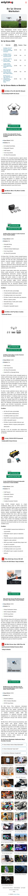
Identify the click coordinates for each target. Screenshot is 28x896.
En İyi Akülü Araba (7, 810)
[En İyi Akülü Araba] (7, 805)
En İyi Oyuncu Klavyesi (20, 874)
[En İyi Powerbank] (7, 783)
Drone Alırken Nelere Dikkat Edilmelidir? (13, 744)
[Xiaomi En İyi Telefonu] (7, 870)
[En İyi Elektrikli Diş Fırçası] (7, 771)
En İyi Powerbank (7, 789)
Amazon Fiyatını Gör (14, 129)
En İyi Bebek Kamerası (7, 821)
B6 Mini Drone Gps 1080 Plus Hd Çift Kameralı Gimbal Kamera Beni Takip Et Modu (7, 79)
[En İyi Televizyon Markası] (7, 837)
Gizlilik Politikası (8, 887)
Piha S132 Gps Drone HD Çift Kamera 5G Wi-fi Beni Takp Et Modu (8, 71)
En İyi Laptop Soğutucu (7, 863)
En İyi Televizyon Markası (7, 842)
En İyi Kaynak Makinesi (7, 885)
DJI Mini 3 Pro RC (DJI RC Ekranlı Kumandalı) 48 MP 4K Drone (7, 50)
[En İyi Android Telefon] (21, 760)
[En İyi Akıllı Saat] (21, 859)
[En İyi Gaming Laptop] (7, 848)
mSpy (14, 891)
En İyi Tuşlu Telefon (20, 810)
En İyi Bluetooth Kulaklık (21, 799)
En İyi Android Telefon (21, 765)
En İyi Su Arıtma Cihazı (14, 889)
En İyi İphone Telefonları (20, 821)
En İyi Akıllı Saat (21, 863)
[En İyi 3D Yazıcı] (7, 795)
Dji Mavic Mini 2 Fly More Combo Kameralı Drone (7, 55)
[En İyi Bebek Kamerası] (7, 816)
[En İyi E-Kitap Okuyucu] (7, 760)
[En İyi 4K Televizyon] (21, 771)
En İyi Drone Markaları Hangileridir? (12, 753)
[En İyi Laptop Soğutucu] (7, 859)
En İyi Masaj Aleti (7, 831)
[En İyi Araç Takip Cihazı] (21, 827)
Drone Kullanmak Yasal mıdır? (11, 748)
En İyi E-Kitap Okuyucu (7, 765)
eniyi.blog (16, 894)
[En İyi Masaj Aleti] (7, 827)
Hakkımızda (17, 887)
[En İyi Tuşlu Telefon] (21, 805)
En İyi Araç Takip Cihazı (20, 831)
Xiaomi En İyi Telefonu (7, 874)
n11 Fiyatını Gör (14, 125)
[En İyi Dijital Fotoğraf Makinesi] (21, 783)
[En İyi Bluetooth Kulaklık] (21, 795)
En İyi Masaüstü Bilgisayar (21, 853)
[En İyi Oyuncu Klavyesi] (21, 869)
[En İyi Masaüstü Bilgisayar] (21, 848)
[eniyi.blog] (7, 3)
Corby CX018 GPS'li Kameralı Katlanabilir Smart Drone (7, 65)
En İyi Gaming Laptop (7, 853)
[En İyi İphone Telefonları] (21, 816)
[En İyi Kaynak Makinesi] (7, 880)
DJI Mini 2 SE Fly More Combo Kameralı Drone (7, 60)
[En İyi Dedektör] (21, 837)
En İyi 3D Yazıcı (7, 799)
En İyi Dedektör (20, 842)
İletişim (23, 887)
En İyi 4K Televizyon (21, 777)
